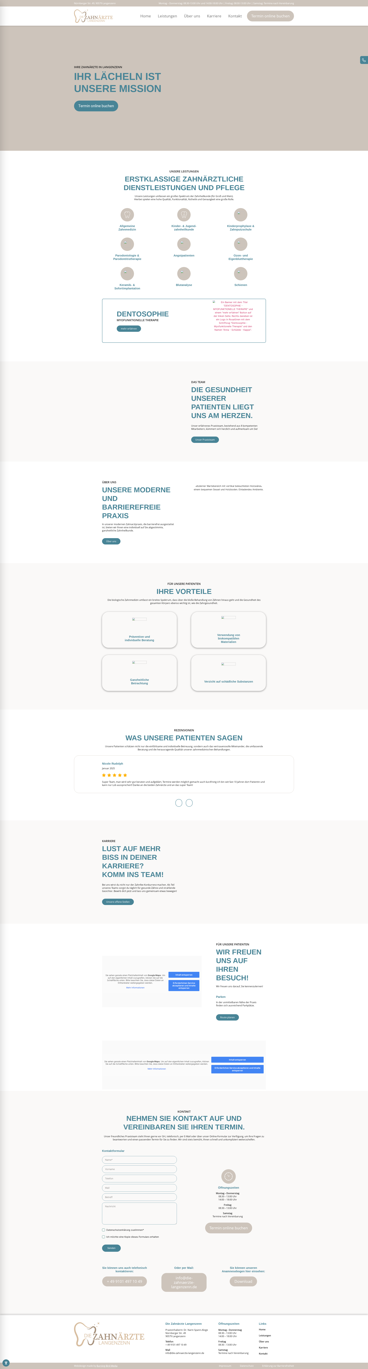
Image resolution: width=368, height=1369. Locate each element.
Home (145, 16)
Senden (111, 1248)
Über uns (192, 16)
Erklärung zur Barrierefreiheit (278, 1365)
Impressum (225, 1365)
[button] (179, 803)
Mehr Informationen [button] (135, 987)
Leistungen (167, 16)
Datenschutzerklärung (118, 1229)
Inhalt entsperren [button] (184, 975)
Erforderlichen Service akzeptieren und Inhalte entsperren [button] (183, 985)
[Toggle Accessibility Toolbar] (6, 1363)
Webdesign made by (95, 1365)
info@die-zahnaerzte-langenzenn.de (184, 1353)
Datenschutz (247, 1365)
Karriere (214, 16)
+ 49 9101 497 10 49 (175, 1344)
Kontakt (235, 16)
